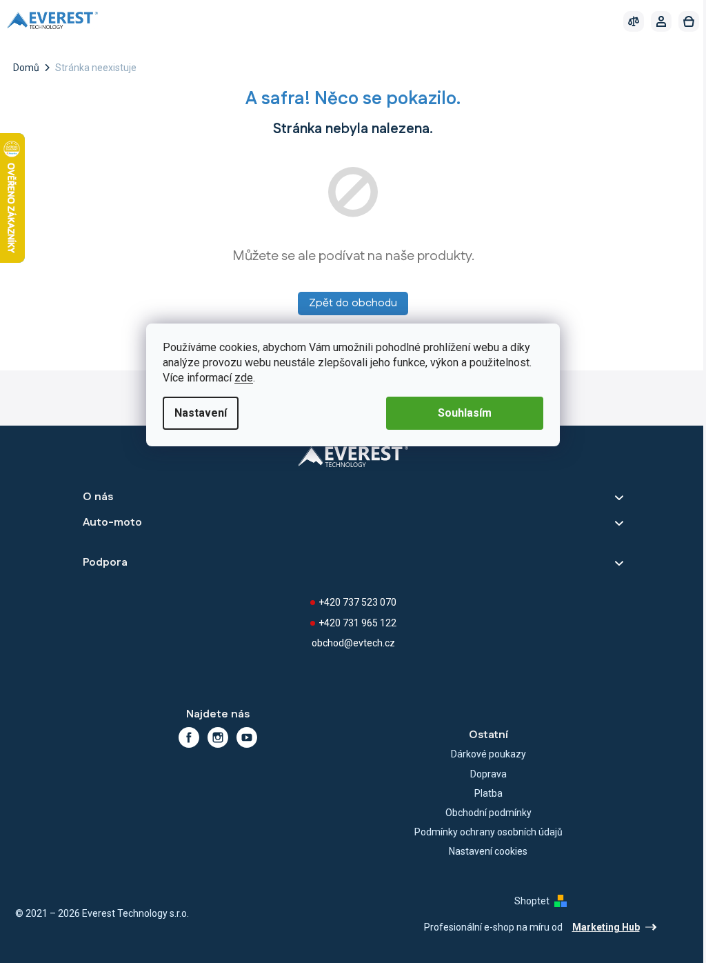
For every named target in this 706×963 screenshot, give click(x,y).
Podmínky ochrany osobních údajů (488, 831)
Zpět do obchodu (353, 303)
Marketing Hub (606, 927)
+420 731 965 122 (357, 622)
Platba (488, 793)
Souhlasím (465, 412)
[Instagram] (218, 737)
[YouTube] (246, 737)
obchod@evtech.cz (353, 642)
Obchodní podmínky (488, 812)
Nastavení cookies (488, 851)
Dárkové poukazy (488, 754)
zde (243, 377)
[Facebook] (189, 737)
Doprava (488, 774)
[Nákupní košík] (688, 21)
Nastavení (200, 412)
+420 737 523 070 (357, 602)
